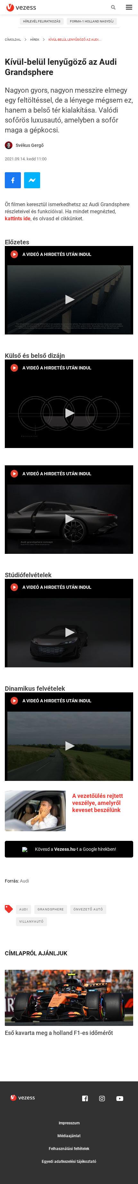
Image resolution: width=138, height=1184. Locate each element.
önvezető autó (88, 909)
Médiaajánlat (69, 1136)
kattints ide (17, 219)
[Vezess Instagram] (102, 1097)
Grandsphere (51, 909)
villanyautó (31, 921)
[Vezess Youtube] (119, 1097)
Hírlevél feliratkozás (41, 21)
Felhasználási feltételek (69, 1148)
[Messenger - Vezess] (32, 180)
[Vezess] (27, 7)
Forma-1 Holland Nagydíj (92, 21)
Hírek (35, 39)
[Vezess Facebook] (85, 1097)
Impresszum (69, 1123)
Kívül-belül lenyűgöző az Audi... (74, 39)
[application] (69, 299)
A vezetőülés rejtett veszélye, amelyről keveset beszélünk (97, 802)
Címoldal (13, 39)
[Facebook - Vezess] (13, 180)
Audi (23, 909)
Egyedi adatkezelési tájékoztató (69, 1161)
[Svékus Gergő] (9, 145)
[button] (69, 299)
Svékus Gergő (30, 145)
